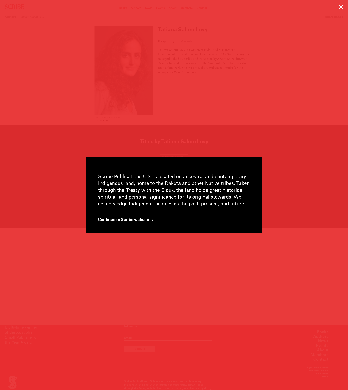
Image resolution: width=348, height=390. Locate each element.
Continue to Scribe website (124, 219)
